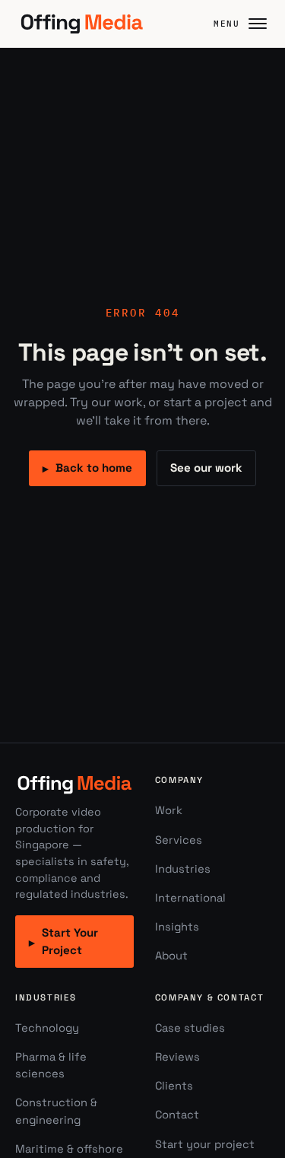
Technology (47, 1028)
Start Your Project (63, 941)
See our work (206, 467)
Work (168, 810)
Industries (183, 869)
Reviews (177, 1057)
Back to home (87, 468)
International (190, 898)
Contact (177, 1114)
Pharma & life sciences (51, 1065)
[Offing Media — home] (81, 23)
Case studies (190, 1028)
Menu (227, 23)
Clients (174, 1086)
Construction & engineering (56, 1111)
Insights (177, 927)
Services (178, 840)
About (171, 955)
